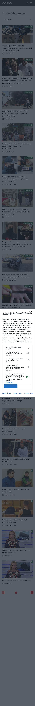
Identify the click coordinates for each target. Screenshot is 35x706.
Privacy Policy (28, 393)
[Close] (31, 313)
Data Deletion (6, 393)
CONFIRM (11, 386)
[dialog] (17, 353)
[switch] (27, 353)
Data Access (17, 393)
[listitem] (17, 348)
